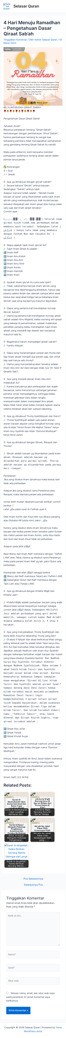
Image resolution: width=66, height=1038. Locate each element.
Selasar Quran (26, 6)
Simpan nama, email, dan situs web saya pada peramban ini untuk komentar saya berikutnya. (30, 997)
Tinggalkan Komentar (15, 39)
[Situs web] (33, 981)
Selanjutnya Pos (33, 885)
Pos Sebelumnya (33, 878)
